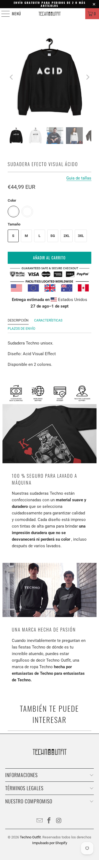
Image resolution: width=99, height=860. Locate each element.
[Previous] (11, 77)
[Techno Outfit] (49, 13)
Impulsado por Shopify (49, 843)
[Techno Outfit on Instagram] (59, 821)
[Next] (87, 77)
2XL (67, 236)
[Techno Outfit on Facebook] (49, 821)
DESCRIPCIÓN (18, 320)
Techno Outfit (30, 837)
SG (52, 236)
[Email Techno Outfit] (39, 821)
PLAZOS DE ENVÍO (21, 329)
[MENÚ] (2, 13)
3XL (81, 236)
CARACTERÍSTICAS (48, 320)
